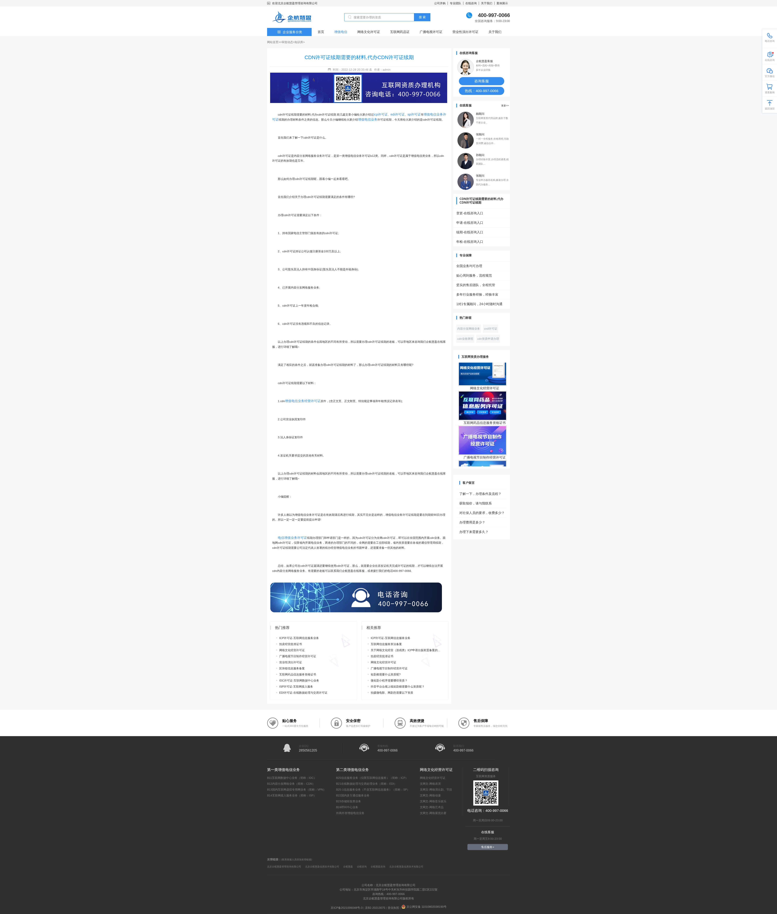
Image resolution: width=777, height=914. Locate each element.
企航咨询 (362, 866)
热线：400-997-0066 (481, 91)
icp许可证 (381, 114)
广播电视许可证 (431, 32)
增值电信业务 (367, 119)
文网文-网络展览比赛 (433, 813)
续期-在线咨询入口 (469, 232)
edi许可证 (398, 114)
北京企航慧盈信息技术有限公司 (322, 866)
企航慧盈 (348, 866)
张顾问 (480, 134)
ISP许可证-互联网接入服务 (296, 686)
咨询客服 (481, 81)
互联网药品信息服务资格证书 (297, 674)
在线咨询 (471, 3)
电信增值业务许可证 (292, 537)
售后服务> (487, 847)
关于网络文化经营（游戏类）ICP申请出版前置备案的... (405, 650)
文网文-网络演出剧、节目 (436, 789)
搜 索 (422, 17)
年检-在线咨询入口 (469, 241)
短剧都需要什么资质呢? (386, 674)
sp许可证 (414, 114)
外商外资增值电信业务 (350, 813)
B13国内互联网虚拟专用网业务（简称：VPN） (296, 789)
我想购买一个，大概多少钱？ (480, 526)
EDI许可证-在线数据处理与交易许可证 (303, 692)
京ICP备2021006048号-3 (347, 907)
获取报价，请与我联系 (475, 488)
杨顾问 (480, 113)
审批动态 (287, 42)
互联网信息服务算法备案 (386, 644)
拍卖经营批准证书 (290, 644)
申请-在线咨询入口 (469, 222)
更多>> (505, 105)
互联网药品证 (400, 32)
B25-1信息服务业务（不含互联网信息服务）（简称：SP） (373, 789)
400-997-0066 (387, 750)
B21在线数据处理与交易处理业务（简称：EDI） (366, 783)
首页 (321, 32)
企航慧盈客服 (484, 61)
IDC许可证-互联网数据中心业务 (299, 680)
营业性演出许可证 (465, 32)
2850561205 (308, 750)
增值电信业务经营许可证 (303, 401)
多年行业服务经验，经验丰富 (477, 294)
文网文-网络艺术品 (432, 807)
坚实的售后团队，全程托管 (475, 285)
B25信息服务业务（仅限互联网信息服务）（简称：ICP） (372, 777)
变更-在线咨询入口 (469, 213)
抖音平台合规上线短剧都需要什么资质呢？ (398, 686)
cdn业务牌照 (465, 338)
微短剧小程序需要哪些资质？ (389, 680)
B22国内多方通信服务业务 (352, 795)
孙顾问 (480, 155)
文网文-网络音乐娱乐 (433, 801)
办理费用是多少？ (472, 507)
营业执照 (393, 907)
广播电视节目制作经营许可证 (297, 656)
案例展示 (502, 3)
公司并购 (440, 3)
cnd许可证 (490, 328)
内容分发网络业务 (468, 328)
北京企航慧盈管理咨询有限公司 (284, 866)
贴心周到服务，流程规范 (474, 275)
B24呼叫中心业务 (347, 807)
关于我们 (486, 3)
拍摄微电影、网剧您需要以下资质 (392, 692)
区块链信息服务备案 (292, 668)
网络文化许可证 (368, 32)
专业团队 (455, 3)
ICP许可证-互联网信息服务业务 (299, 638)
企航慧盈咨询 (378, 866)
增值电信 (340, 32)
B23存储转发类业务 (348, 801)
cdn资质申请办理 (488, 338)
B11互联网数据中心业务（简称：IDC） (291, 777)
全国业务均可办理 (469, 266)
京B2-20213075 (375, 907)
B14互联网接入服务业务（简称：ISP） (291, 795)
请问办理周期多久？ (473, 536)
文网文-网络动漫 (430, 795)
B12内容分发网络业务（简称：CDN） (291, 783)
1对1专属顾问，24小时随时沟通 (479, 304)
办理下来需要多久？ (473, 517)
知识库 (299, 42)
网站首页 (272, 42)
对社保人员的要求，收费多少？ (482, 498)
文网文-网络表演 (430, 783)
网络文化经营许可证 (292, 650)
